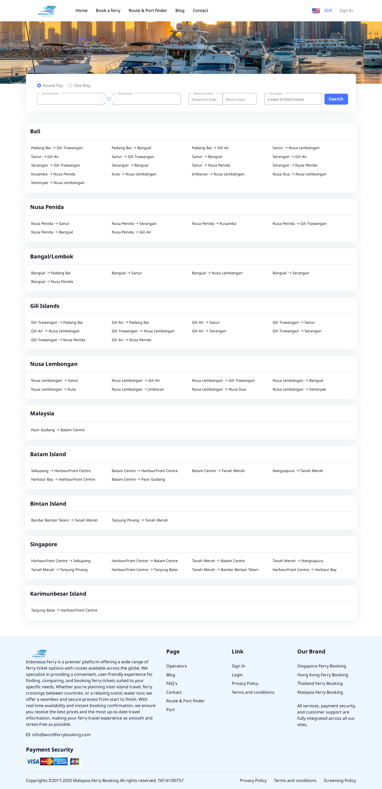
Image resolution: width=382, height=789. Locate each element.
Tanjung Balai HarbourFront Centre (64, 610)
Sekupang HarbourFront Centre (61, 471)
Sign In (346, 11)
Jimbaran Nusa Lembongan (218, 174)
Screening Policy (340, 781)
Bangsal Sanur (127, 273)
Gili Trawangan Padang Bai (57, 322)
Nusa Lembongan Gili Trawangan (223, 380)
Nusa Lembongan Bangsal (298, 380)
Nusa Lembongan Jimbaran (138, 389)
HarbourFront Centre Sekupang (61, 561)
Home (82, 11)
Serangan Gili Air (290, 157)
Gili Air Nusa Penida (131, 340)
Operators (176, 666)
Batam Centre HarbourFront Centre (145, 471)
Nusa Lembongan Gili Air (136, 380)
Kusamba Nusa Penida (53, 174)
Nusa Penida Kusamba (214, 223)
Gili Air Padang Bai (130, 322)
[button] (316, 11)
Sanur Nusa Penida (211, 165)
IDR (328, 11)
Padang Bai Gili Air (210, 148)
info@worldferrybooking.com (61, 735)
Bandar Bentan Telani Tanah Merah (64, 520)
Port (170, 710)
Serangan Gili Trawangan (55, 165)
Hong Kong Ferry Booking (322, 675)
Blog (180, 11)
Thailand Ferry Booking (320, 683)
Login (237, 675)
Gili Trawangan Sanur (294, 322)
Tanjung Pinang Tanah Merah (140, 520)
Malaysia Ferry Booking (320, 692)
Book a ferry (108, 11)
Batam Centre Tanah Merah (218, 471)
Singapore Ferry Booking (321, 666)
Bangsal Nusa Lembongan (217, 273)
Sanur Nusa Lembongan (296, 148)
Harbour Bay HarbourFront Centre (63, 479)
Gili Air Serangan (209, 331)
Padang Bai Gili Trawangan (57, 148)
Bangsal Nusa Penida (52, 281)
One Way (82, 86)
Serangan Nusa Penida (295, 165)
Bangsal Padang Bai (51, 273)
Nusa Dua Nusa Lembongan (299, 174)
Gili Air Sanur (206, 322)
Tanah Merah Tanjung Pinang (59, 569)
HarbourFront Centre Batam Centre (145, 561)
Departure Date (203, 94)
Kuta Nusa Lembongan (134, 174)
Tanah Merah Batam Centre (218, 561)
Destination (125, 94)
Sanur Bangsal (207, 157)
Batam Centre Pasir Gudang (138, 479)
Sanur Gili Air (45, 157)
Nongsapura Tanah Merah (298, 471)
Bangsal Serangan (291, 273)
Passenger (275, 94)
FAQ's (171, 683)
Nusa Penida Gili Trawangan (300, 223)
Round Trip (53, 86)
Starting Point (50, 94)
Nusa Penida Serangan (134, 223)
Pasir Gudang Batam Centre (57, 430)
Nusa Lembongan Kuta (53, 389)
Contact (200, 11)
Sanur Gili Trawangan (133, 157)
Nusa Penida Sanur (50, 223)
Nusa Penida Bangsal (52, 232)
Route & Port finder (148, 11)
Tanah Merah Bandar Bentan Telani (225, 569)
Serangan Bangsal (130, 165)
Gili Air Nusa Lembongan (55, 331)
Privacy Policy (245, 683)
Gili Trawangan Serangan (297, 331)
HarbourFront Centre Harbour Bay (305, 569)
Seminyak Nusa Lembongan (57, 183)
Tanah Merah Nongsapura (298, 561)
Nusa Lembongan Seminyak (299, 389)
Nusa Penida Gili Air (131, 232)
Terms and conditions (253, 692)
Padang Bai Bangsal (131, 148)
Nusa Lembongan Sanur (54, 380)
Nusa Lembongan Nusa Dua (219, 389)
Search (336, 99)
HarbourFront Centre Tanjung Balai (145, 569)
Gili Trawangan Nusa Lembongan (143, 331)
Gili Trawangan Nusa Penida (58, 340)
